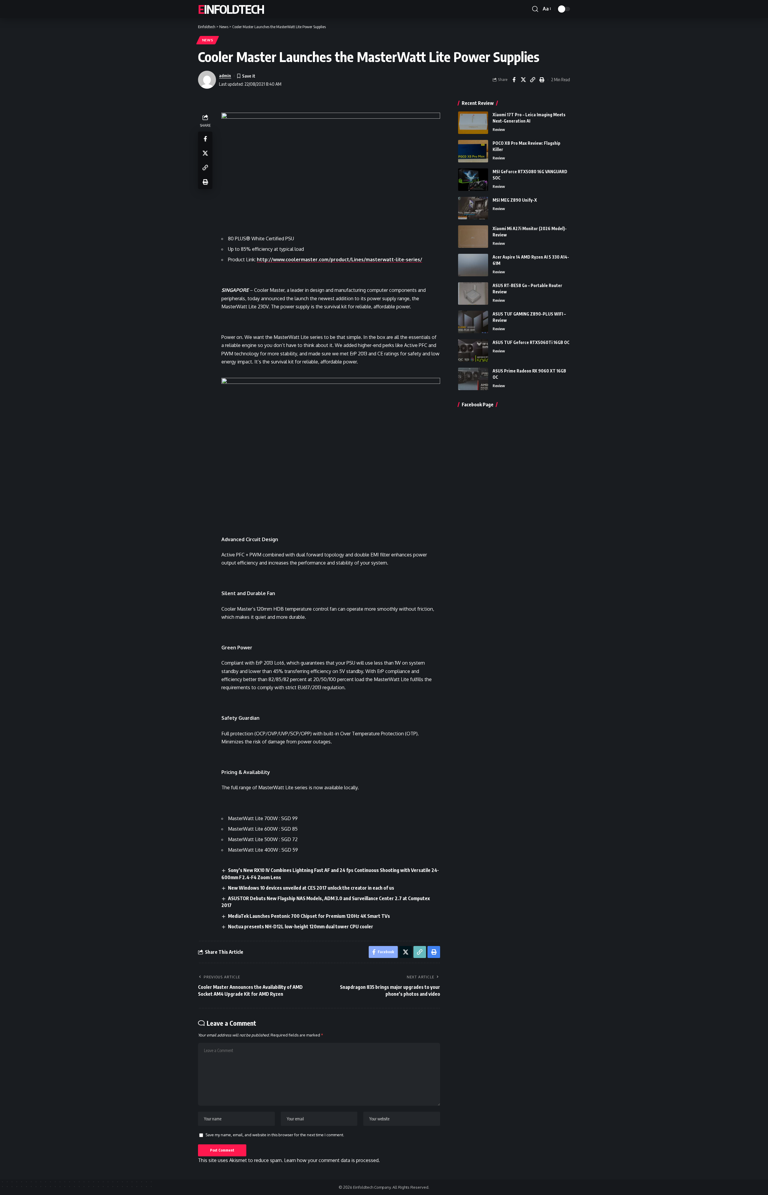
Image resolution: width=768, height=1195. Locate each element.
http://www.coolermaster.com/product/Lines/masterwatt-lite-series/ (339, 259)
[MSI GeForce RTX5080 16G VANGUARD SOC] (473, 179)
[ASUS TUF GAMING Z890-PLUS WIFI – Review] (473, 322)
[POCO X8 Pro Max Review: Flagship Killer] (473, 151)
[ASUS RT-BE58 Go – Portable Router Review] (473, 293)
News (207, 40)
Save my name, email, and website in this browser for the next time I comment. (275, 1134)
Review (499, 129)
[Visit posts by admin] (207, 80)
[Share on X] (523, 80)
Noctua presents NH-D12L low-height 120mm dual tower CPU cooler (300, 927)
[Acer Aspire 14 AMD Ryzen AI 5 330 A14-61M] (473, 265)
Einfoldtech (231, 9)
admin (225, 75)
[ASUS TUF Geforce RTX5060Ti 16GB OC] (473, 350)
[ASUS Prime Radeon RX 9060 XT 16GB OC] (473, 379)
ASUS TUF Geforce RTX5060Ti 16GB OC (531, 342)
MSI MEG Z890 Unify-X (515, 200)
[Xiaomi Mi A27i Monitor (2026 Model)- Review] (473, 236)
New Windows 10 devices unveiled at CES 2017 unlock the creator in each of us (311, 888)
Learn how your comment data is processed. (332, 1160)
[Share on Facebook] (514, 80)
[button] (535, 9)
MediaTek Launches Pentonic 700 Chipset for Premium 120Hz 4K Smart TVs (309, 916)
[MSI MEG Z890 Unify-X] (473, 208)
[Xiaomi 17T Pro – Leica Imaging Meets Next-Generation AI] (473, 122)
